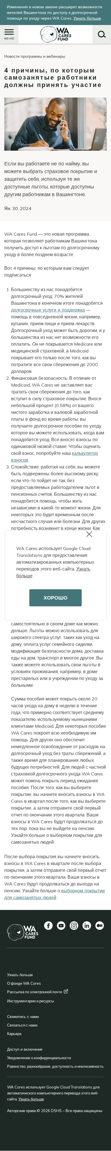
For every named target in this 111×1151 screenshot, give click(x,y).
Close (94, 538)
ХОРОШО (55, 597)
